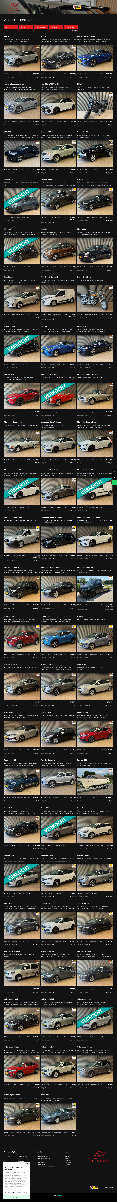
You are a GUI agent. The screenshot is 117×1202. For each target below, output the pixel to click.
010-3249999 (42, 1164)
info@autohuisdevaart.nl (46, 1167)
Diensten (68, 1160)
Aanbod (88, 7)
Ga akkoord (16, 1197)
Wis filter (75, 31)
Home (67, 1156)
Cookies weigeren (22, 1192)
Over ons (68, 1162)
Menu (108, 7)
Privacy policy (108, 1187)
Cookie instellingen (10, 1192)
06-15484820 (42, 1162)
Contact (99, 7)
